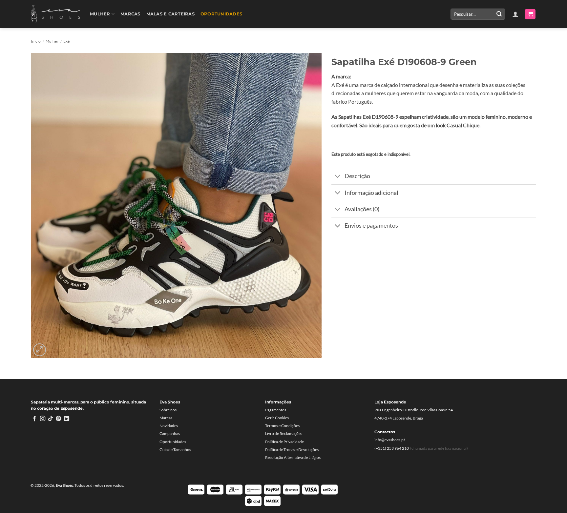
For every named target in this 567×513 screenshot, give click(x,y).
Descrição (357, 176)
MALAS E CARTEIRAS (170, 13)
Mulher (100, 13)
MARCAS (130, 13)
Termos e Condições (282, 425)
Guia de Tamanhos (175, 449)
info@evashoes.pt (389, 439)
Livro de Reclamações (283, 433)
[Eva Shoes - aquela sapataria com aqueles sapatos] (55, 14)
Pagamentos (275, 409)
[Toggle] (337, 177)
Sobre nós (168, 409)
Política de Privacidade (284, 441)
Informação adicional (371, 192)
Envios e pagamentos (371, 225)
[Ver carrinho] (530, 14)
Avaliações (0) (362, 209)
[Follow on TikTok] (50, 419)
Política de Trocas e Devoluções (292, 449)
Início (36, 41)
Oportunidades (221, 13)
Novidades (168, 425)
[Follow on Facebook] (34, 419)
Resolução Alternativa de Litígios (293, 457)
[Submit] (499, 14)
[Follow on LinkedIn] (66, 419)
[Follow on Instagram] (42, 419)
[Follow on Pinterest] (58, 419)
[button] (515, 14)
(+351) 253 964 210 (391, 448)
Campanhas (169, 433)
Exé (66, 41)
